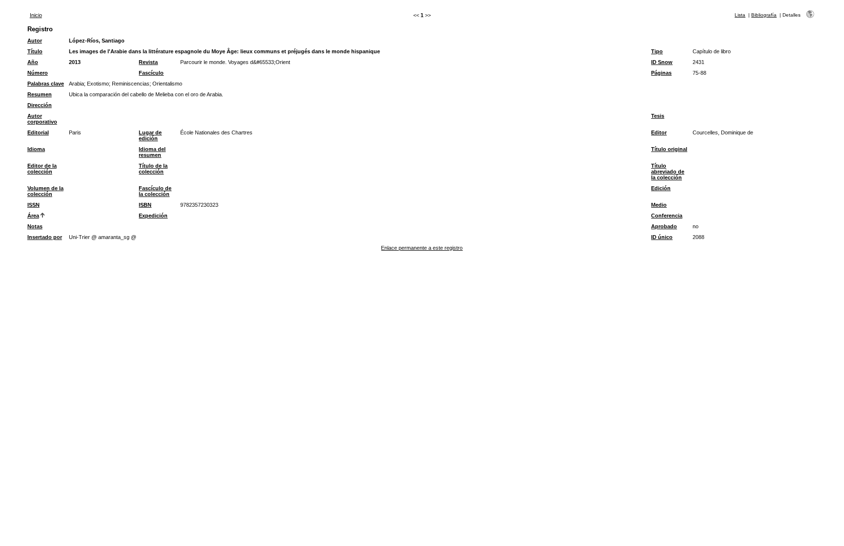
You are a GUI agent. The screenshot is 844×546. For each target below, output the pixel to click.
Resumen (39, 94)
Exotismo (98, 84)
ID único (662, 237)
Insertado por (44, 237)
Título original (669, 149)
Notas (34, 226)
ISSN (33, 205)
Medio (659, 205)
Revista (148, 62)
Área (33, 215)
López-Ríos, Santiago (97, 41)
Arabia (76, 84)
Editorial (38, 132)
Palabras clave (45, 84)
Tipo (657, 51)
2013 (75, 62)
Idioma (36, 149)
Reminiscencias (130, 84)
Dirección (39, 105)
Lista (740, 15)
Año (32, 62)
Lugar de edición (150, 135)
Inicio (36, 15)
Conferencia (666, 215)
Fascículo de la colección (155, 191)
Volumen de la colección (45, 191)
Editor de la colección (42, 169)
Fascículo (151, 73)
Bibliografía (764, 15)
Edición (661, 188)
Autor (34, 41)
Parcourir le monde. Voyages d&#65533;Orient (235, 62)
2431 (698, 62)
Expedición (153, 215)
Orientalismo (167, 84)
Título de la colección (153, 169)
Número (37, 73)
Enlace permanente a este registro (422, 248)
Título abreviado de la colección (667, 171)
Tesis (657, 116)
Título (34, 51)
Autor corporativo (42, 119)
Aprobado (664, 226)
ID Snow (662, 62)
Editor (659, 132)
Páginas (661, 73)
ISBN (145, 205)
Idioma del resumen (152, 152)
